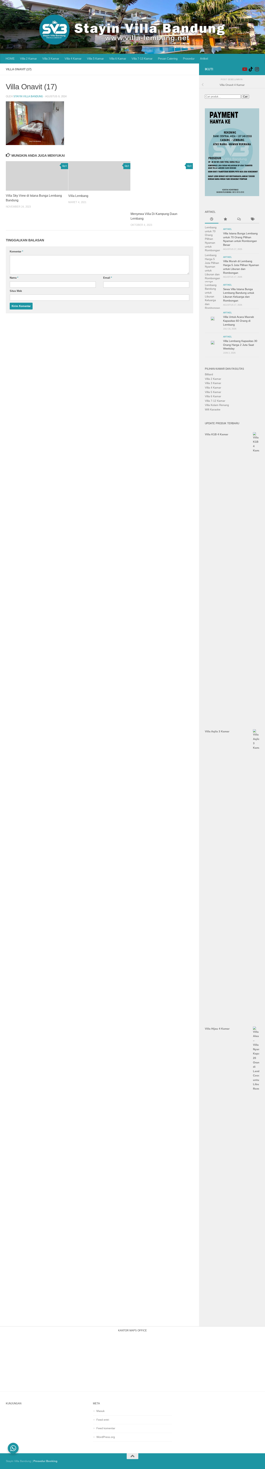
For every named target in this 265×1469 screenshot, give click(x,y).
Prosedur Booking (45, 1461)
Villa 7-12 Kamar (215, 400)
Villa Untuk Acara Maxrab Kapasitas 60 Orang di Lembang (238, 320)
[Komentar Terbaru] (239, 220)
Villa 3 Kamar (50, 58)
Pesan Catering (168, 58)
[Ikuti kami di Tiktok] (250, 69)
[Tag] (252, 220)
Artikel (204, 58)
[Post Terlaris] (225, 220)
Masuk (100, 1410)
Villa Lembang (78, 195)
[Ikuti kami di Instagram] (257, 69)
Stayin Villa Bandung (28, 96)
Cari (245, 96)
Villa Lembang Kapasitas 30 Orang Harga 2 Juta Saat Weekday (240, 344)
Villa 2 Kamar (28, 58)
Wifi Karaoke (212, 409)
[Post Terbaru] (211, 220)
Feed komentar (105, 1428)
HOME (10, 58)
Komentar (16, 251)
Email (107, 277)
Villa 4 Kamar (73, 58)
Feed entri (102, 1419)
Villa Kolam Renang (217, 405)
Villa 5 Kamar (95, 58)
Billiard (209, 374)
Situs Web (16, 290)
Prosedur (189, 58)
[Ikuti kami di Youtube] (244, 69)
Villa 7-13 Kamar (142, 58)
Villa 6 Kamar (117, 58)
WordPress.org (105, 1437)
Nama (14, 277)
